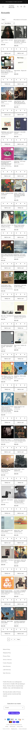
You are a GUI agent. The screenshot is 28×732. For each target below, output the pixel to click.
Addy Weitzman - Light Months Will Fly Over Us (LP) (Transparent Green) (19, 102)
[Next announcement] (25, 2)
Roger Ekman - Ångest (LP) (20, 70)
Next (18, 639)
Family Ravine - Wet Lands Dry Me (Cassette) (20, 286)
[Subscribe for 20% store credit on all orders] (22, 707)
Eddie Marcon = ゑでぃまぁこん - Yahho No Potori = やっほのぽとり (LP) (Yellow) (7, 377)
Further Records (13, 724)
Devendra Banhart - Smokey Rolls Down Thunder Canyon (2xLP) (7, 470)
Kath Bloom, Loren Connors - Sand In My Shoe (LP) (7, 132)
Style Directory (7, 673)
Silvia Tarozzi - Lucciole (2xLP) (6, 102)
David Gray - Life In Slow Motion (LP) (19, 162)
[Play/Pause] (7, 49)
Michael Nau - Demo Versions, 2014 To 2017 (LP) (7, 440)
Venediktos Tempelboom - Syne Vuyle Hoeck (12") (20, 622)
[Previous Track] (3, 49)
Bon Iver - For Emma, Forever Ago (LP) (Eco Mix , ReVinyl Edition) (7, 71)
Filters (3, 19)
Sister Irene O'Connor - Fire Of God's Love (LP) (7, 226)
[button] (3, 6)
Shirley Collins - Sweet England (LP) (19, 470)
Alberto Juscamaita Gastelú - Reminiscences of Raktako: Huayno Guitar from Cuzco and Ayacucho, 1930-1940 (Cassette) (7, 409)
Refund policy (12, 726)
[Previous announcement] (2, 2)
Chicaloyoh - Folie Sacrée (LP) (7, 500)
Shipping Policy (7, 652)
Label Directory (7, 669)
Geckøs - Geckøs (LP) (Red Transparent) (7, 194)
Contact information (23, 728)
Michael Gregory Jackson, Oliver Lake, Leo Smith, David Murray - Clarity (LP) (20, 41)
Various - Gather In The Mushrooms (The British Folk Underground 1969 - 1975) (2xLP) (19, 195)
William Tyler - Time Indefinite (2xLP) (18, 531)
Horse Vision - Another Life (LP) (20, 346)
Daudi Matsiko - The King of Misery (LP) (7, 561)
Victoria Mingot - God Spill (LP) (7, 40)
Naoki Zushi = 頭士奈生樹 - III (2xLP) (20, 132)
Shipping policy (14, 728)
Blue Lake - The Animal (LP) (7, 315)
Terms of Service (7, 659)
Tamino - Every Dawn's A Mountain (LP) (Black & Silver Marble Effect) (19, 501)
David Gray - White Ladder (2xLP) (20, 377)
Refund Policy (6, 649)
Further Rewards (7, 663)
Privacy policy (20, 726)
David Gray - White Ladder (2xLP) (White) (7, 622)
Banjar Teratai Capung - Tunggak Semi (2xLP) (19, 226)
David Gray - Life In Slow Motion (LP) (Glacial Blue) (20, 255)
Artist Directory (7, 666)
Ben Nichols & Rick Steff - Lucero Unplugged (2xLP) (20, 440)
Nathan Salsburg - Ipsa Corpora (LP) (19, 407)
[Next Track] (11, 49)
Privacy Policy (6, 656)
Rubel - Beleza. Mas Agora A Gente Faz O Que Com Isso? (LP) (7, 256)
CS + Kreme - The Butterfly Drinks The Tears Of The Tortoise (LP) (20, 592)
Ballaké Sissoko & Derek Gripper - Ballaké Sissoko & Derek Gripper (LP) (7, 592)
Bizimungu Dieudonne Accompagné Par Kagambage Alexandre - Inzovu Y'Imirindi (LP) (6, 163)
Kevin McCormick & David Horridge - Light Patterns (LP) (7, 346)
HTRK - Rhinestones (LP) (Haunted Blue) (6, 531)
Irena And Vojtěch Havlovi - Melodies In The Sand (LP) (20, 316)
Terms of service (6, 728)
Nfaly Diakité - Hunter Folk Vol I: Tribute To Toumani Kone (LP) (20, 561)
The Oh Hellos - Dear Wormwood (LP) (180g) (6, 286)
